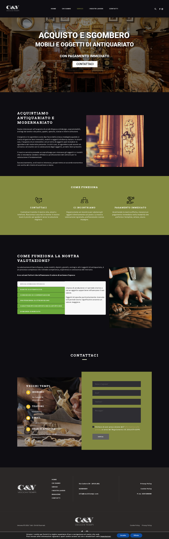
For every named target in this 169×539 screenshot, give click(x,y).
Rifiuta (136, 535)
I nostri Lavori (58, 490)
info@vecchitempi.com (88, 494)
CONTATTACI (85, 64)
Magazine (56, 494)
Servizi (55, 487)
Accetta (123, 535)
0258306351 (83, 489)
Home (54, 479)
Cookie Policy (146, 489)
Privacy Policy (146, 484)
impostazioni (105, 536)
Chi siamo (56, 483)
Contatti (56, 498)
